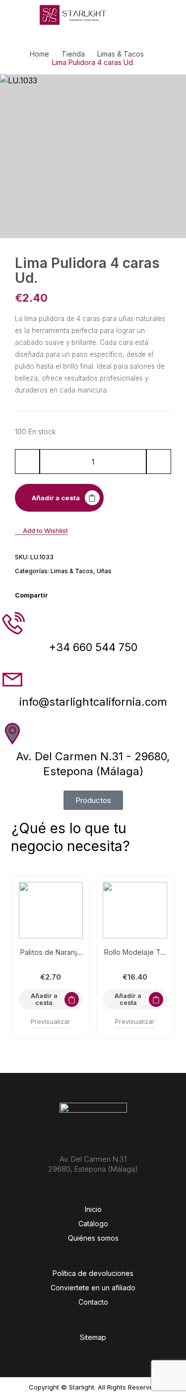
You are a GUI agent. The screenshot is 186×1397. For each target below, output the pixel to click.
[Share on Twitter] (71, 595)
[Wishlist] (159, 14)
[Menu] (20, 15)
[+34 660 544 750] (12, 624)
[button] (51, 999)
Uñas (104, 571)
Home (39, 54)
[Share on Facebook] (58, 595)
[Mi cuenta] (144, 14)
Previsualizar (50, 1021)
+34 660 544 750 (93, 647)
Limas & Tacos (120, 54)
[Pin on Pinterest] (84, 595)
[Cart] (174, 14)
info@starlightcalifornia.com (93, 701)
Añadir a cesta (56, 498)
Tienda (73, 54)
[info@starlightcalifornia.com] (12, 678)
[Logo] (73, 15)
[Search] (129, 14)
